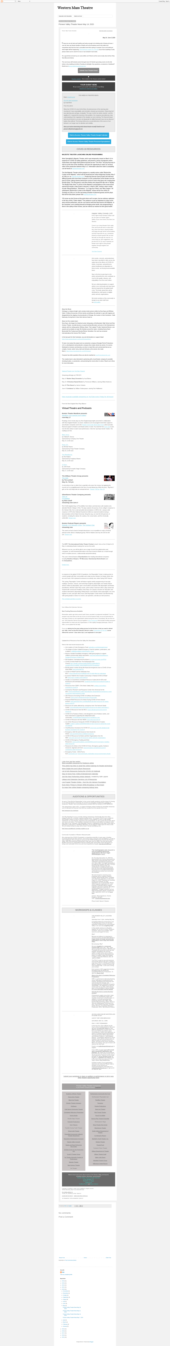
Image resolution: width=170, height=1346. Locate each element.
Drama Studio (74, 1115)
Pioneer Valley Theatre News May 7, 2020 (73, 1317)
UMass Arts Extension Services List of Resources (79, 779)
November (65, 1293)
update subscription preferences (81, 1195)
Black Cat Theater (74, 1100)
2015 (63, 1337)
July (64, 1301)
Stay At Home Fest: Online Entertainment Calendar (80, 774)
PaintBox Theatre (100, 1100)
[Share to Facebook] (80, 1206)
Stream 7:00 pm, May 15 (97, 489)
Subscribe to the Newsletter (65, 16)
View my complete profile (66, 1274)
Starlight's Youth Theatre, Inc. (100, 1139)
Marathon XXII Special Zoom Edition (74, 415)
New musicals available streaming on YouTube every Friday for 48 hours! (87, 397)
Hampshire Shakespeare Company (73, 1139)
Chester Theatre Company (73, 1103)
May (64, 1305)
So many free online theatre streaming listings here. (80, 787)
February (65, 1324)
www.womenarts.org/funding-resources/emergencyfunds (94, 753)
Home (85, 1257)
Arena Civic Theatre (73, 1097)
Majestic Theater (73, 1162)
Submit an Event (78, 16)
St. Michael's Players (100, 1135)
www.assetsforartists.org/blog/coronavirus (82, 733)
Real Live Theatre (100, 1109)
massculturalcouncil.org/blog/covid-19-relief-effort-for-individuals (87, 673)
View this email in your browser (106, 30)
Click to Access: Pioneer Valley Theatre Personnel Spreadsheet (88, 141)
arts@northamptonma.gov (102, 898)
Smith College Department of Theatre (100, 1131)
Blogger (91, 1341)
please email (100, 973)
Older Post (108, 1257)
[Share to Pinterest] (82, 1206)
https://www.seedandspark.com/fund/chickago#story (76, 339)
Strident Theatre (100, 1142)
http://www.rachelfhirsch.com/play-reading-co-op (75, 828)
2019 (63, 1329)
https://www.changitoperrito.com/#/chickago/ (78, 351)
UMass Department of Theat (100, 1151)
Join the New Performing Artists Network (76, 777)
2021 (63, 1287)
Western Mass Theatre (75, 8)
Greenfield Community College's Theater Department (74, 1134)
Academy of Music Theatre (73, 1094)
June (64, 1303)
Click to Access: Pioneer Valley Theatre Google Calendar (88, 135)
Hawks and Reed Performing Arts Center (74, 1145)
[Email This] (75, 1206)
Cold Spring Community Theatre (74, 1109)
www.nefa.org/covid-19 (93, 719)
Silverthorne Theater (100, 1128)
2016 (63, 1335)
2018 (63, 1331)
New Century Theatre (74, 1165)
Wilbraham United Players (100, 1163)
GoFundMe (97, 302)
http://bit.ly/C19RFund (105, 844)
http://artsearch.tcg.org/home (70, 810)
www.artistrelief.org (78, 669)
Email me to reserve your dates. (88, 88)
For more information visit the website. (102, 989)
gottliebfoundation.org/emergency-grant (82, 651)
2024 (63, 1281)
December (65, 1291)
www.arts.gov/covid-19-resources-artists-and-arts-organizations (87, 737)
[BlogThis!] (77, 1206)
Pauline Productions (100, 1106)
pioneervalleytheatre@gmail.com (77, 66)
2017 (63, 1333)
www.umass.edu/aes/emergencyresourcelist (84, 697)
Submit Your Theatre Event (89, 70)
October (65, 1295)
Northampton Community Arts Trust (100, 1094)
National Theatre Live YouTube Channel (73, 371)
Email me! (98, 1087)
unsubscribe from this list (67, 1195)
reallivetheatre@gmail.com (105, 1046)
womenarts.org (72, 753)
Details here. (65, 564)
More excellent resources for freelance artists (78, 763)
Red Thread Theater (100, 1112)
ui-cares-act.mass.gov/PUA (98, 659)
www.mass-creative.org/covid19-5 (77, 677)
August (65, 1299)
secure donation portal (105, 1056)
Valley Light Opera (100, 1157)
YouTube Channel (97, 251)
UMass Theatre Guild (100, 1154)
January (65, 1326)
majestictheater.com (78, 168)
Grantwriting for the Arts (100, 630)
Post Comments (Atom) (70, 1260)
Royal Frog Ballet (100, 1115)
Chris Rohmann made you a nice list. (89, 49)
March (64, 1322)
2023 (63, 1283)
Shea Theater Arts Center (100, 1125)
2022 (63, 1285)
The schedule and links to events (71, 599)
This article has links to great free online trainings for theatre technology (87, 766)
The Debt (65, 478)
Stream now (72, 518)
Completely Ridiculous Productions (73, 1112)
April (64, 1320)
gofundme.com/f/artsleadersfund (98, 647)
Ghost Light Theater (73, 1131)
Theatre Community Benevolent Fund (93, 425)
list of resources (93, 620)
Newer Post (62, 1257)
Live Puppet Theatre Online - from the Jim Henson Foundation (84, 782)
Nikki (63, 1272)
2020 (63, 1289)
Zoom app (107, 426)
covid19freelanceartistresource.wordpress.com (86, 717)
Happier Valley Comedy (73, 1142)
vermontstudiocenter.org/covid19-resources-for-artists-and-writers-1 (89, 707)
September (66, 1297)
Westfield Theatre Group (100, 1160)
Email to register (76, 79)
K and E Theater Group (73, 1154)
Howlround (71, 97)
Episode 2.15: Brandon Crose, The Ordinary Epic (78, 525)
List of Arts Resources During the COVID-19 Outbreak (81, 771)
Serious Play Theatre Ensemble (100, 1118)
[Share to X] (79, 1206)
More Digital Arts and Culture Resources (76, 769)
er (108, 1151)
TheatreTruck (100, 1145)
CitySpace (73, 1106)
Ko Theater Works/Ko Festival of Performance (74, 1158)
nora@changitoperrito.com (102, 355)
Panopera (100, 1103)
